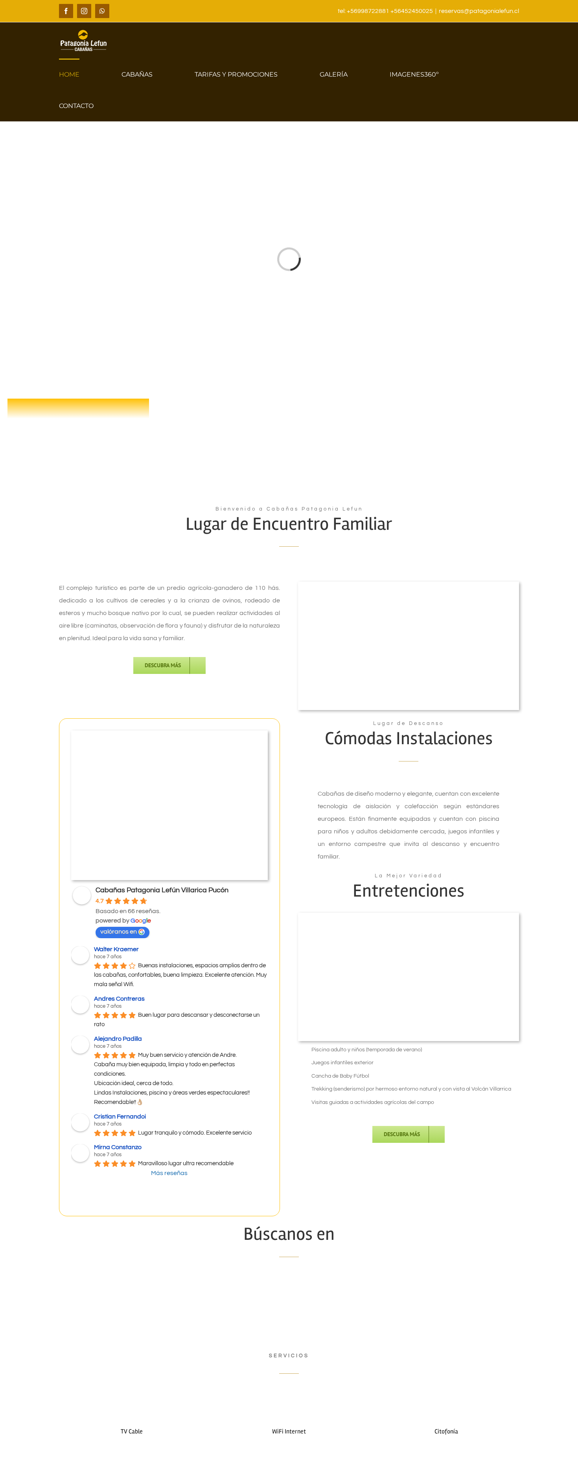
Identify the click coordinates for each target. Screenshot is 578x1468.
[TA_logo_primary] (169, 1287)
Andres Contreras (119, 999)
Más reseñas (169, 1173)
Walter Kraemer (116, 949)
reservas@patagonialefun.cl (479, 11)
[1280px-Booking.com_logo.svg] (409, 1287)
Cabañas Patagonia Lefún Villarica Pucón (162, 890)
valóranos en (118, 931)
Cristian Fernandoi (120, 1116)
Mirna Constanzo (118, 1147)
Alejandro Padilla (118, 1039)
